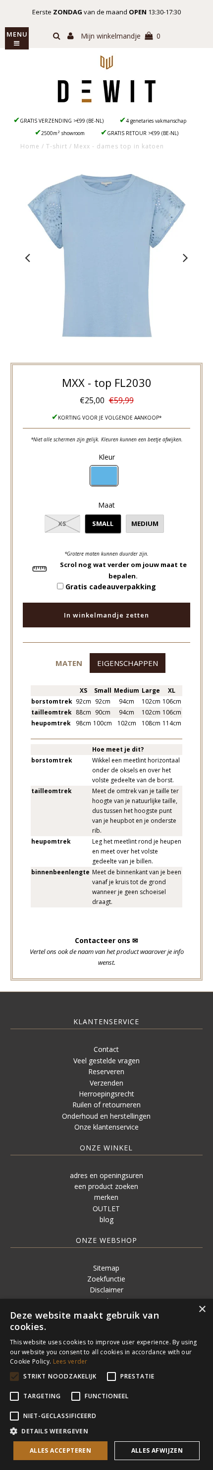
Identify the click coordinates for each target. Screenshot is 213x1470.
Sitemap (106, 1268)
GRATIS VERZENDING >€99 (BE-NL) (62, 120)
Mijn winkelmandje (120, 36)
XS (62, 523)
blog (106, 1219)
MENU (17, 34)
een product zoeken (106, 1186)
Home (30, 146)
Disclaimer (106, 1289)
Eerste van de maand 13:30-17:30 (106, 11)
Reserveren (106, 1071)
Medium (145, 523)
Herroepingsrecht (106, 1093)
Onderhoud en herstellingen (106, 1116)
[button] (69, 663)
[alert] (106, 1384)
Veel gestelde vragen (106, 1060)
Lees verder (70, 1361)
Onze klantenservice (106, 1127)
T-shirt (56, 146)
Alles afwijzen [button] (157, 1450)
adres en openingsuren (106, 1175)
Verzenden (106, 1083)
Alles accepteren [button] (60, 1450)
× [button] (202, 1309)
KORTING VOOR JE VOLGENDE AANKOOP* (110, 417)
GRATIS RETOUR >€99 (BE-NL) (142, 133)
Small (102, 523)
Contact (106, 1049)
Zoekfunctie (106, 1278)
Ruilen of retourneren (106, 1104)
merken (106, 1197)
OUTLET (106, 1208)
